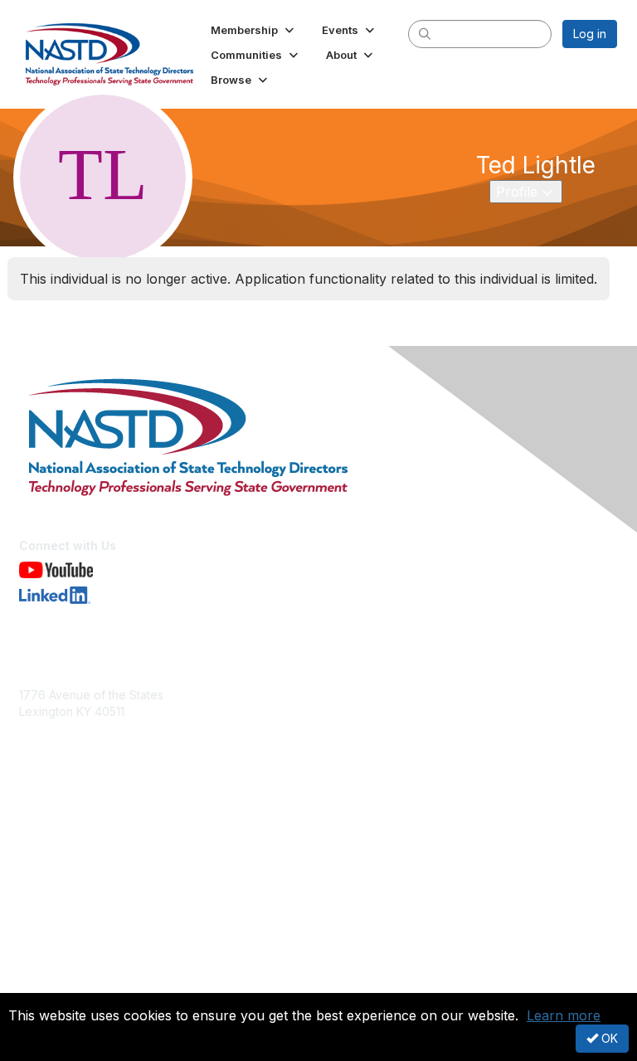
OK (608, 1038)
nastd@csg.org (60, 735)
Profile (528, 191)
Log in (589, 34)
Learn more (564, 1015)
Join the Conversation (79, 835)
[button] (253, 29)
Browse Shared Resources (92, 867)
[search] (425, 33)
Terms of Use (56, 983)
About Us (44, 967)
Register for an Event (76, 851)
